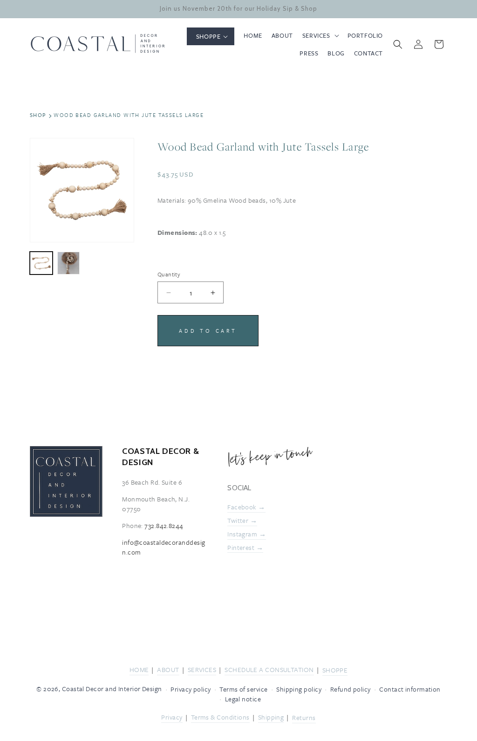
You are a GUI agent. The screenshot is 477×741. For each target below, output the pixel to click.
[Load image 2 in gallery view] (68, 263)
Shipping (271, 717)
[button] (211, 36)
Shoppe (335, 670)
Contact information (410, 689)
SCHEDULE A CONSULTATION (269, 669)
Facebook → (246, 507)
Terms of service (243, 689)
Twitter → (242, 520)
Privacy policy (190, 689)
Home (139, 669)
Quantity (168, 274)
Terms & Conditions (220, 717)
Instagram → (246, 534)
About (168, 669)
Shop (38, 115)
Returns (303, 717)
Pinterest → (245, 547)
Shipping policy (298, 689)
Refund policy (350, 689)
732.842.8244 (163, 525)
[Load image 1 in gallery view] (41, 263)
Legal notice (243, 699)
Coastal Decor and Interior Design (112, 688)
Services (202, 669)
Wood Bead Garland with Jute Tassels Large (129, 115)
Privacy (171, 717)
